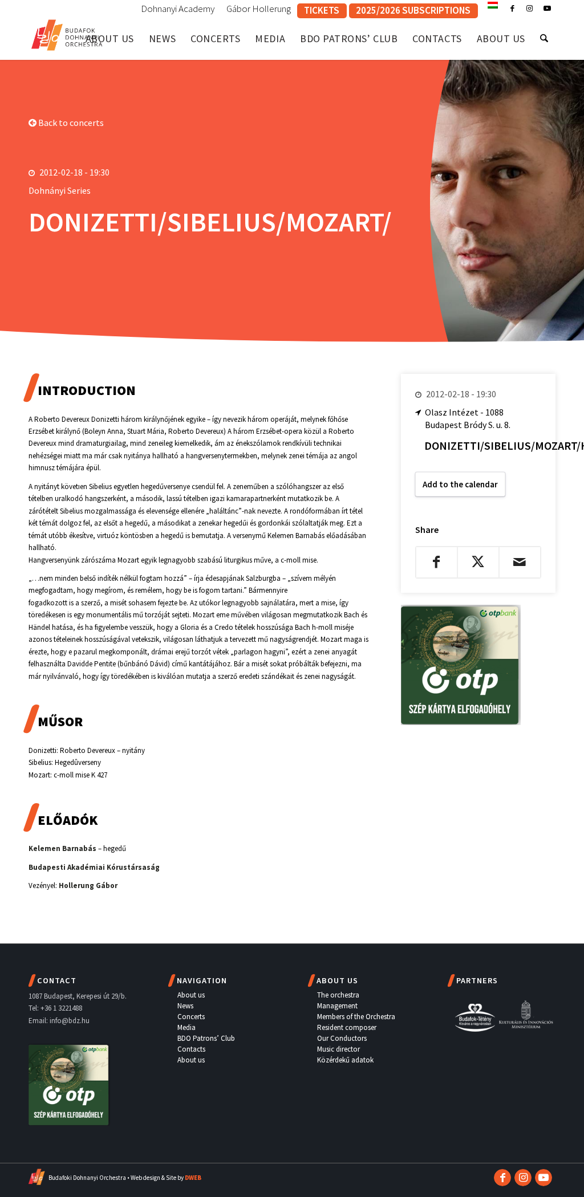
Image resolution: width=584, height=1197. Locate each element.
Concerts (191, 1016)
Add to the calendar (460, 484)
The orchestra (338, 995)
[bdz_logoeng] (67, 33)
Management (337, 1006)
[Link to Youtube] (546, 8)
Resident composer (346, 1027)
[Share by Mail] (520, 562)
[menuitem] (178, 9)
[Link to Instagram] (529, 8)
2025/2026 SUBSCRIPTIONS (413, 10)
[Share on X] (478, 562)
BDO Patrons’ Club (206, 1038)
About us (191, 995)
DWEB (193, 1178)
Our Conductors (342, 1038)
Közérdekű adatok (345, 1060)
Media (186, 1027)
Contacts (191, 1049)
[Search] (544, 38)
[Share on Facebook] (436, 562)
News (185, 1006)
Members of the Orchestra (356, 1016)
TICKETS (321, 10)
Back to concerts (70, 122)
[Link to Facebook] (512, 8)
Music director (338, 1049)
